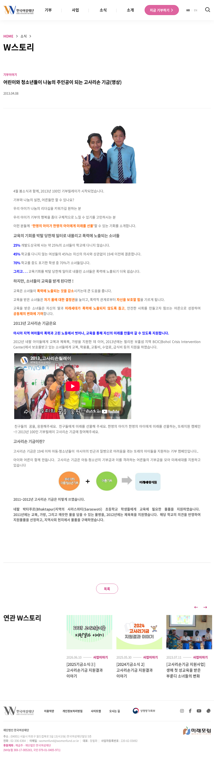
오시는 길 (114, 711)
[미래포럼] (197, 730)
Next (205, 607)
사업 (75, 10)
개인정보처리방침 (72, 711)
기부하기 (160, 10)
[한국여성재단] (18, 10)
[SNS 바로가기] (208, 710)
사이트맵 (96, 711)
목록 (107, 588)
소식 (103, 10)
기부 (48, 10)
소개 (130, 10)
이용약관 (49, 711)
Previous (196, 607)
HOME (8, 35)
